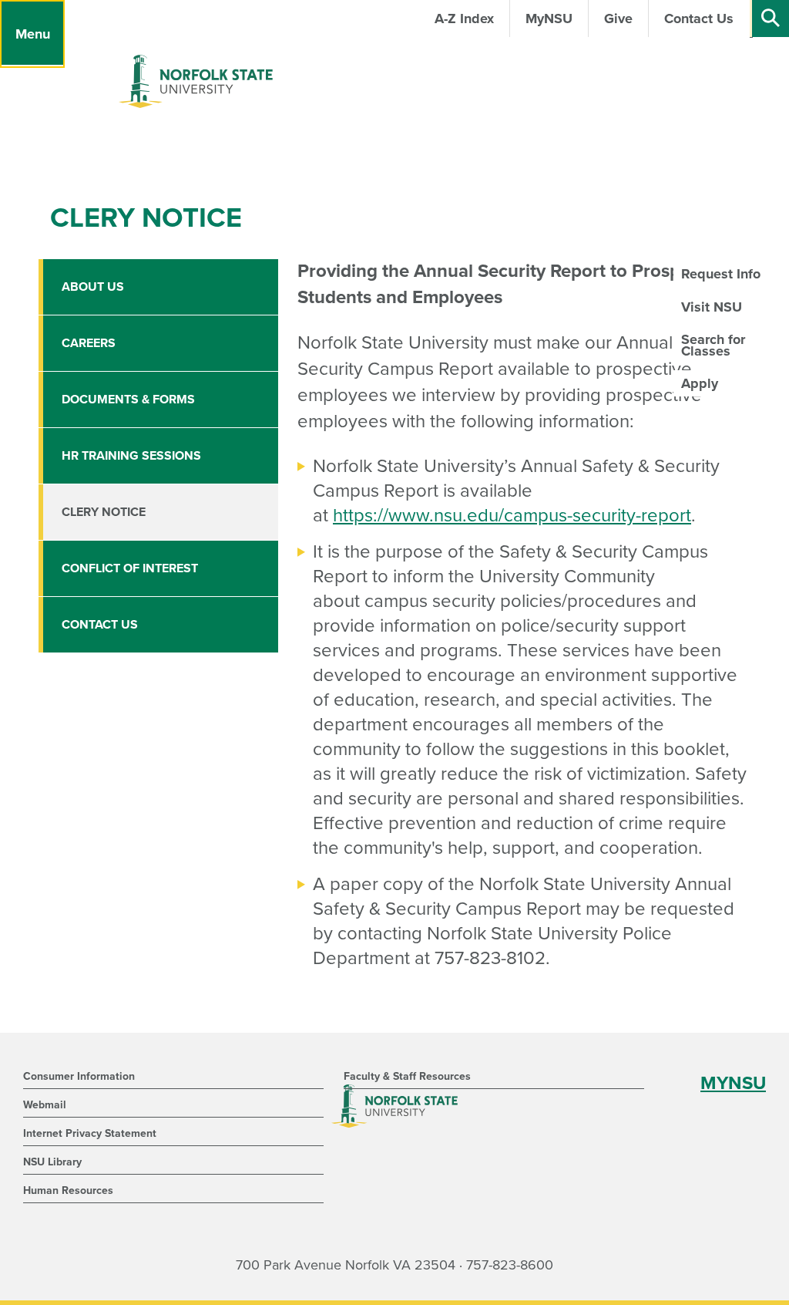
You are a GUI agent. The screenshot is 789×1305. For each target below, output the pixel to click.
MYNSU (733, 1083)
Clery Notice (104, 512)
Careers (89, 343)
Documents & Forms (128, 399)
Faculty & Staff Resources (407, 1076)
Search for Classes (713, 345)
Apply (699, 383)
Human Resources (68, 1190)
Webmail (44, 1104)
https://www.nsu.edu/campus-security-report (512, 515)
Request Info (720, 273)
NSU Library (52, 1161)
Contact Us (100, 624)
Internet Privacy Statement (89, 1133)
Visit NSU (711, 306)
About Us (93, 287)
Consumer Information (79, 1076)
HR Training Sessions (131, 456)
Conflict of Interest (130, 568)
